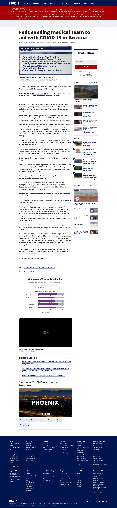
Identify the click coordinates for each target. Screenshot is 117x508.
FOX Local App (47, 479)
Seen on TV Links (13, 460)
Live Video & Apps (49, 471)
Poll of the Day (13, 458)
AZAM (11, 445)
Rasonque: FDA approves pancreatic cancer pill (80, 223)
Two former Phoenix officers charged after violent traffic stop (89, 161)
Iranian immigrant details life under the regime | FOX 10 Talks (81, 217)
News (59, 420)
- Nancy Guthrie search (82, 460)
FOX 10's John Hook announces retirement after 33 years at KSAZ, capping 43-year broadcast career (90, 153)
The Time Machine (98, 460)
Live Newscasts (47, 473)
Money (45, 441)
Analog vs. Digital (97, 443)
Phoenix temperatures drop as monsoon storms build (90, 168)
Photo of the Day (64, 484)
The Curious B (97, 449)
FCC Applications (30, 481)
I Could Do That (97, 456)
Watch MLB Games (98, 478)
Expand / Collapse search (107, 3)
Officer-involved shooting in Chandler (83, 100)
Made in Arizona (81, 456)
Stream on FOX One (100, 471)
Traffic (11, 464)
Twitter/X (79, 481)
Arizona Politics (64, 447)
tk (96, 501)
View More (93, 82)
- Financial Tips (47, 451)
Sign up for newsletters (66, 477)
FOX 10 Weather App (48, 481)
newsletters (106, 501)
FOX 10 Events (63, 475)
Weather (29, 441)
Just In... (77, 82)
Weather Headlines (31, 447)
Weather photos (64, 486)
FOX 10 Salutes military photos (66, 479)
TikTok (78, 475)
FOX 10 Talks (96, 451)
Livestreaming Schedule (49, 477)
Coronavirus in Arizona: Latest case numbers (39, 267)
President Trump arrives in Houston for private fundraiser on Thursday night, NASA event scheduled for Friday (90, 130)
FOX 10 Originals (99, 441)
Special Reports (81, 462)
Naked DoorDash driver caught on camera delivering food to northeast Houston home (90, 114)
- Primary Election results (66, 445)
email (103, 501)
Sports (11, 462)
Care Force (79, 445)
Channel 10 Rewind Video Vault (83, 447)
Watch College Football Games (99, 475)
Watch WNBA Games (98, 491)
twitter (87, 501)
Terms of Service (87, 75)
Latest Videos (79, 186)
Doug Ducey (24, 425)
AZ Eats (95, 445)
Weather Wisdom (30, 458)
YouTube (79, 473)
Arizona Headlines (14, 443)
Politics (62, 441)
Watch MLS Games (98, 492)
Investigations (80, 454)
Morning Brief (13, 455)
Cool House (80, 450)
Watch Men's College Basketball (98, 484)
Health (11, 449)
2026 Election (63, 443)
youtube (93, 501)
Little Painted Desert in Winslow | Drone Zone (85, 204)
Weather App (29, 455)
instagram (90, 501)
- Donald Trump (64, 453)
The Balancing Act (98, 447)
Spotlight (79, 464)
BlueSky (79, 484)
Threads (79, 482)
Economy (45, 445)
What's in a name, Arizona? (100, 464)
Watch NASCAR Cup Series (100, 480)
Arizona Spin (80, 443)
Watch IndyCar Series (98, 482)
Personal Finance (47, 449)
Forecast (28, 443)
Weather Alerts (30, 453)
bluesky (100, 501)
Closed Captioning (31, 475)
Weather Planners (30, 451)
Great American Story (98, 455)
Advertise (28, 473)
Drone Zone (80, 452)
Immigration (12, 451)
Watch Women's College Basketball (99, 488)
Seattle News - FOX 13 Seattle (15, 480)
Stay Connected (65, 471)
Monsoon (28, 445)
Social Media (81, 471)
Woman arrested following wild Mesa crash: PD (90, 121)
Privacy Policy (87, 74)
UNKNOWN (96, 462)
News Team (29, 484)
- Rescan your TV (30, 488)
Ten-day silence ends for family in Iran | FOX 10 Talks (81, 209)
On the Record (97, 458)
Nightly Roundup (13, 456)
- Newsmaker (63, 449)
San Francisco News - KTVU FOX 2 (15, 477)
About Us (29, 471)
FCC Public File (30, 482)
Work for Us (29, 490)
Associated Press (40, 42)
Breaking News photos (66, 482)
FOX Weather (29, 460)
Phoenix (51, 420)
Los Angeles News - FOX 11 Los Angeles (15, 473)
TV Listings (29, 486)
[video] (86, 195)
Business (45, 443)
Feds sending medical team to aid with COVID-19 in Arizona (36, 77)
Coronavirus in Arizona (51, 42)
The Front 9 (96, 453)
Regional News (14, 471)
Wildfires (28, 449)
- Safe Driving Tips (14, 466)
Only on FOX (81, 441)
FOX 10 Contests (64, 473)
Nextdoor (79, 486)
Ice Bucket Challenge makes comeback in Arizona (90, 106)
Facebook (79, 479)
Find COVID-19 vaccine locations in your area (39, 272)
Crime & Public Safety (15, 447)
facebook (84, 501)
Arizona (42, 420)
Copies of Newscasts (31, 479)
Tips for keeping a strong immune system (31, 349)
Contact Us (29, 477)
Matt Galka (23, 42)
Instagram (79, 477)
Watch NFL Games (98, 473)
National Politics (64, 451)
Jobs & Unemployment (49, 447)
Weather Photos (30, 456)
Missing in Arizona (81, 458)
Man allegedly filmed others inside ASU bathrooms (89, 144)
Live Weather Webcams (49, 475)
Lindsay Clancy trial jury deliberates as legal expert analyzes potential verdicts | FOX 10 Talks (81, 232)
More (92, 3)
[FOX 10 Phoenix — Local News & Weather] (14, 3)
